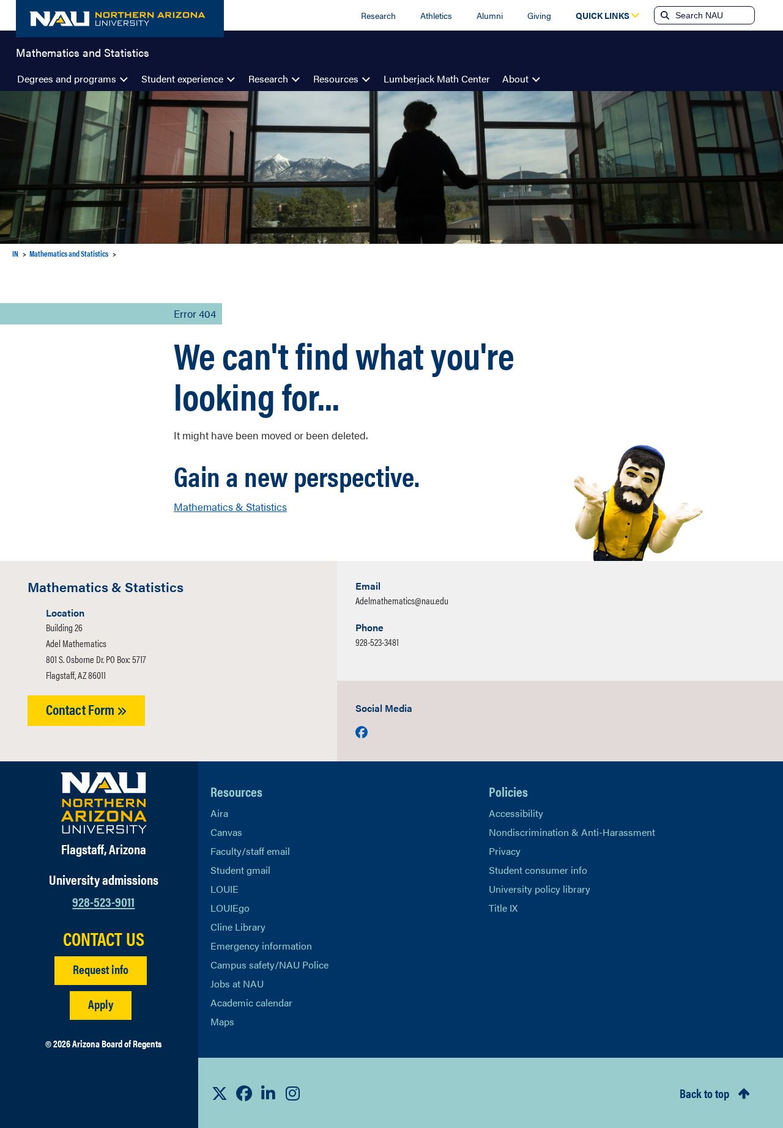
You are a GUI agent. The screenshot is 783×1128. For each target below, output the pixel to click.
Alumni (490, 15)
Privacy (505, 851)
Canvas (226, 832)
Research (378, 15)
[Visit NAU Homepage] (104, 802)
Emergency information (261, 945)
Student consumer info (538, 870)
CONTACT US (103, 938)
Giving (539, 15)
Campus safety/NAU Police (269, 964)
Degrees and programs (66, 78)
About (515, 78)
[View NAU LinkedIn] (268, 1093)
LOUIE (224, 889)
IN (15, 253)
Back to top (704, 1093)
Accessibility (516, 813)
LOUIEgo (230, 908)
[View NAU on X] (219, 1093)
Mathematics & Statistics (230, 506)
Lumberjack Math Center (437, 78)
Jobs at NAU (237, 983)
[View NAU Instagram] (293, 1093)
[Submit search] (664, 15)
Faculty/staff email (250, 851)
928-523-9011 (103, 901)
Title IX (503, 908)
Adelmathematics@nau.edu (401, 600)
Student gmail (240, 870)
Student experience (182, 78)
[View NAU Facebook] (244, 1093)
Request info (100, 969)
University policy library (539, 889)
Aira (219, 813)
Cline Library (237, 926)
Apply (100, 1004)
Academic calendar (251, 1002)
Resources (335, 78)
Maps (222, 1021)
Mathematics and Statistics (82, 51)
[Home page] (120, 18)
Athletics (436, 15)
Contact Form (81, 709)
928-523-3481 (377, 642)
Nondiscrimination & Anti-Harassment (572, 832)
